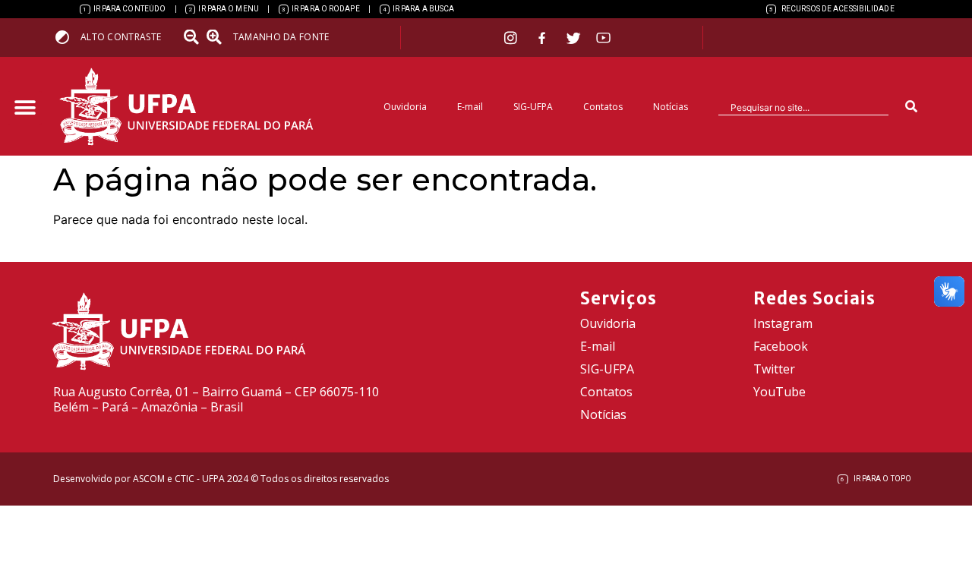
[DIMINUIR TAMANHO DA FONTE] (192, 37)
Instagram (783, 323)
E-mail (470, 106)
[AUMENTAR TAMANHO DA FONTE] (218, 37)
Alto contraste (120, 36)
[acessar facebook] (544, 38)
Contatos (603, 106)
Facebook (780, 346)
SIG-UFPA (533, 106)
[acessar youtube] (604, 37)
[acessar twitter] (573, 38)
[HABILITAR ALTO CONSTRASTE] (67, 37)
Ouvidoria (405, 106)
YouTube (779, 391)
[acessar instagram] (512, 37)
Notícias (670, 106)
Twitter (774, 369)
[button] (25, 108)
